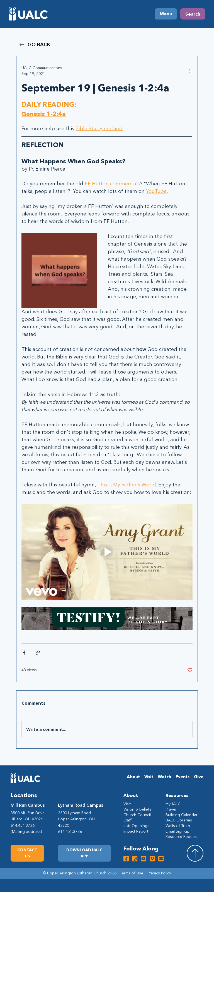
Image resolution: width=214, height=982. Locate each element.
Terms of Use (131, 873)
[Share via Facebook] (24, 652)
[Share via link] (37, 652)
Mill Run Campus (28, 805)
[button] (84, 853)
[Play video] (106, 552)
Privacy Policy (159, 873)
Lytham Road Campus (80, 805)
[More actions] (189, 70)
